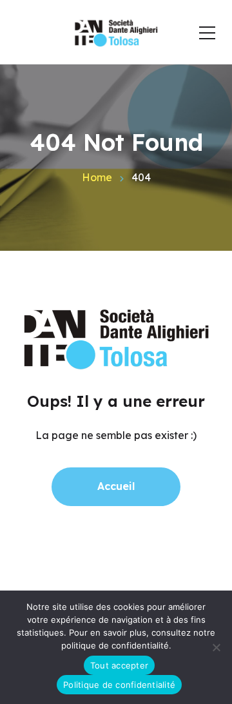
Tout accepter (119, 665)
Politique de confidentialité (119, 685)
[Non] (215, 647)
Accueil (116, 486)
